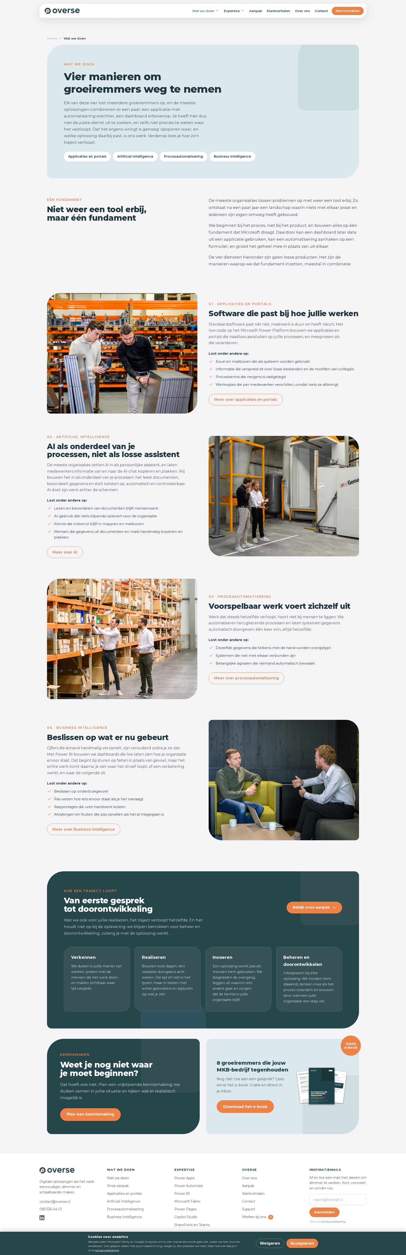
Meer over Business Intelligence (83, 829)
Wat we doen (203, 11)
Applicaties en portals (87, 156)
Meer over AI (65, 552)
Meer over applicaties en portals (245, 399)
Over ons (302, 11)
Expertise (232, 11)
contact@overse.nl (54, 1201)
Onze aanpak (118, 1186)
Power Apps (184, 1178)
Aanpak (255, 11)
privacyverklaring (333, 1221)
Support (248, 1209)
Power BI (182, 1193)
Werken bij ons (257, 1217)
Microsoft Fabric (187, 1201)
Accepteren (302, 1243)
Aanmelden (324, 1212)
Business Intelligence (232, 156)
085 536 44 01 (50, 1209)
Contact (321, 11)
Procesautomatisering (183, 156)
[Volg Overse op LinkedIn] (41, 1217)
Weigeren (270, 1243)
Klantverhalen (278, 11)
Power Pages (185, 1209)
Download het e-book (245, 1106)
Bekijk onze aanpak (311, 907)
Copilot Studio (185, 1217)
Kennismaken (348, 11)
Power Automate (188, 1186)
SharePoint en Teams (192, 1225)
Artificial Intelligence (135, 156)
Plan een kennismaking (90, 1114)
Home (52, 38)
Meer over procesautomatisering (246, 678)
